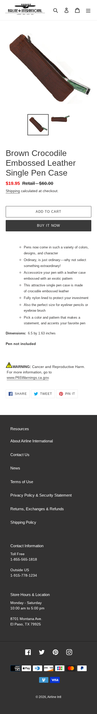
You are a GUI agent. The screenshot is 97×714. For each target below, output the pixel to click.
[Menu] (88, 10)
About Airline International (31, 441)
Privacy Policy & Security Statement (41, 495)
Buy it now (48, 225)
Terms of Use (21, 482)
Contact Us (19, 454)
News (15, 468)
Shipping (13, 191)
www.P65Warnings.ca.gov (28, 377)
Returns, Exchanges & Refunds (37, 509)
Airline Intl (54, 697)
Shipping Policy (23, 522)
